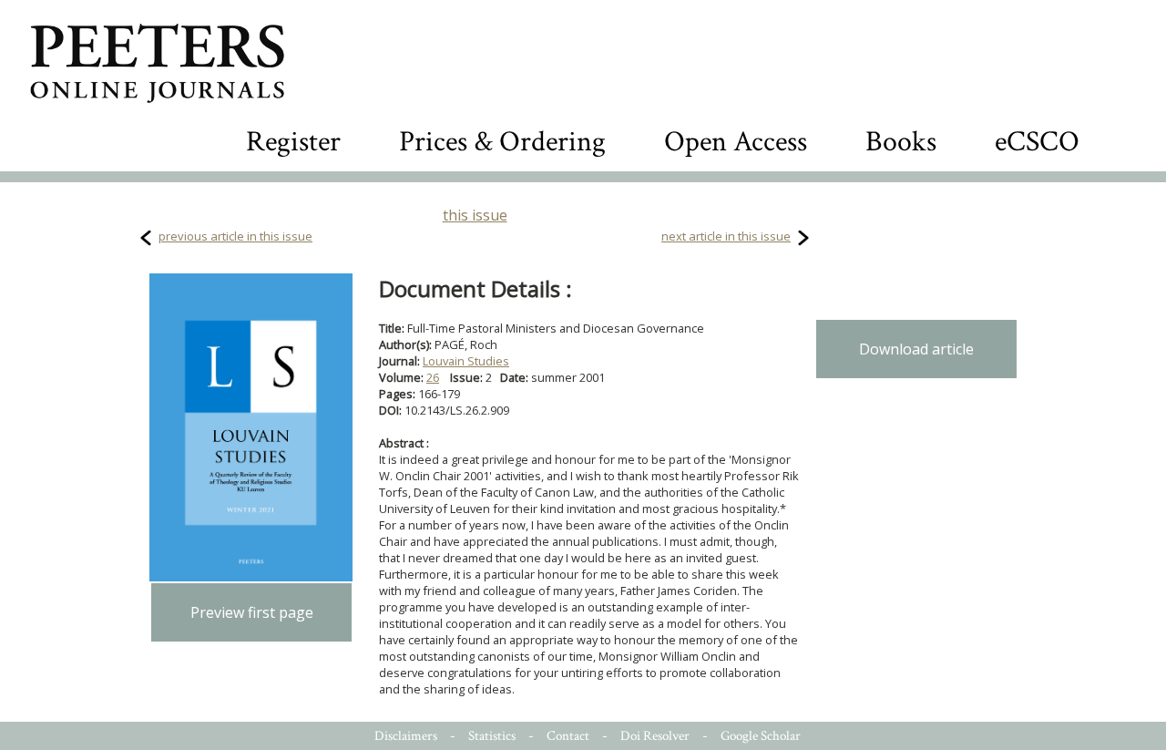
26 (432, 377)
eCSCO (1037, 141)
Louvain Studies (466, 361)
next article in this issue (726, 236)
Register (293, 141)
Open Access (735, 141)
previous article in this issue (235, 236)
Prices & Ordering (502, 141)
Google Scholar (761, 736)
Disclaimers (405, 736)
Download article (916, 349)
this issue (475, 215)
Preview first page (251, 612)
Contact (568, 736)
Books (900, 141)
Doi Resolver (655, 736)
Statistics (492, 736)
